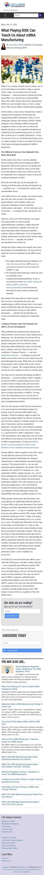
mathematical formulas (9, 355)
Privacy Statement (18, 869)
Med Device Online (8, 843)
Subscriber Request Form (32, 869)
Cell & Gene (6, 826)
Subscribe (14, 10)
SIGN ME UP (11, 615)
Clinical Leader (7, 829)
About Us (5, 858)
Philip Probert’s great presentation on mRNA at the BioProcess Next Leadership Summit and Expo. (19, 444)
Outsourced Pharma (9, 845)
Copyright (6, 867)
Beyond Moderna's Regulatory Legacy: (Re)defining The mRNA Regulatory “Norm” (28, 669)
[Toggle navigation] (5, 15)
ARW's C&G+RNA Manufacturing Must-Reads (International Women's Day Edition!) (20, 758)
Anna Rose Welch (16, 44)
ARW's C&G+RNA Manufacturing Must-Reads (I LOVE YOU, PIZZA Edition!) (20, 803)
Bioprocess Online (8, 821)
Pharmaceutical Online (9, 848)
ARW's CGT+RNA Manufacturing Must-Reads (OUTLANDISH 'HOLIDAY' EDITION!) (20, 765)
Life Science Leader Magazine (12, 840)
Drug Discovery (7, 831)
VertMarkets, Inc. (22, 867)
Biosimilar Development (10, 823)
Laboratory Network (9, 837)
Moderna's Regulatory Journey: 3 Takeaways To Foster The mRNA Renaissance (20, 773)
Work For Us (6, 861)
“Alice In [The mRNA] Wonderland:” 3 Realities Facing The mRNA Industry (20, 740)
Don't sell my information (22, 872)
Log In (6, 10)
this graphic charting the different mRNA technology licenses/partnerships (24, 284)
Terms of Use (7, 869)
